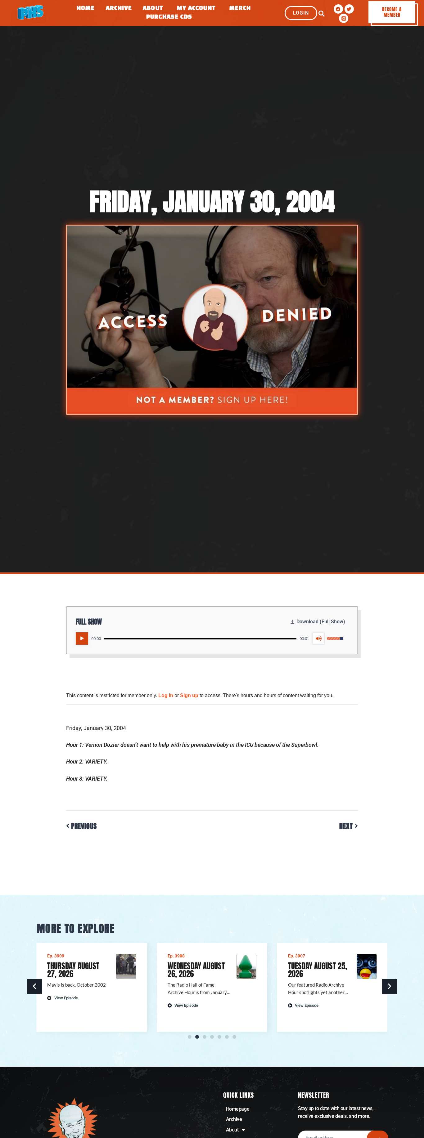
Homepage (237, 1109)
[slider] (200, 638)
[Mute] (318, 638)
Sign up (189, 695)
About (153, 8)
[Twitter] (349, 9)
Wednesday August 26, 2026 (196, 969)
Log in (165, 695)
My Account (196, 8)
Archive (119, 8)
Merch (240, 8)
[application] (209, 638)
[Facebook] (338, 9)
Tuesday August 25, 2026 (317, 969)
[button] (321, 13)
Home (86, 8)
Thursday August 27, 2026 (73, 969)
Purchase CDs (169, 17)
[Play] (82, 638)
